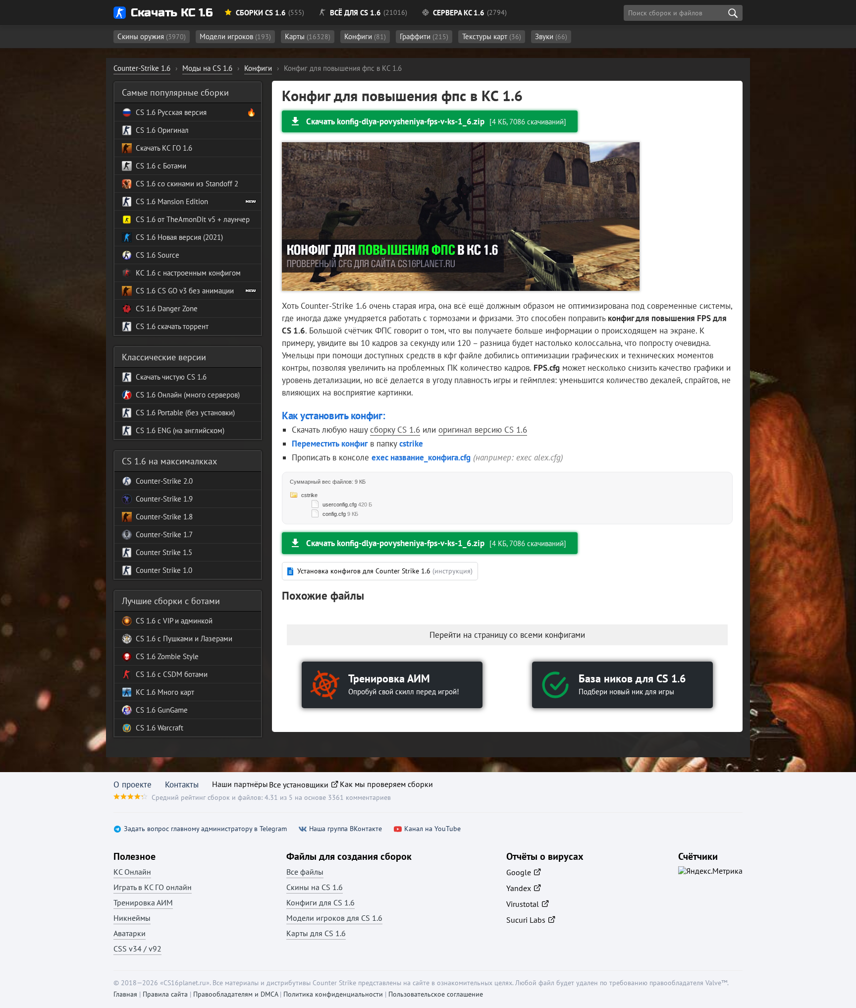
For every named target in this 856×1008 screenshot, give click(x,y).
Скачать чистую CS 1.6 (171, 377)
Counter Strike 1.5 (164, 552)
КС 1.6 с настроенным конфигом (188, 273)
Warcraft (169, 727)
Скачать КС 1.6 (172, 12)
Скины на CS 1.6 (314, 887)
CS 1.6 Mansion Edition (172, 201)
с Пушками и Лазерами (194, 638)
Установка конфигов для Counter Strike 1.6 (385, 570)
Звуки (551, 36)
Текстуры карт (491, 36)
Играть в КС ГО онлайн (152, 887)
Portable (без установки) (195, 412)
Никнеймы (132, 918)
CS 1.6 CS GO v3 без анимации (185, 290)
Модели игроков (235, 36)
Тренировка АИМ (143, 902)
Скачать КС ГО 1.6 (164, 148)
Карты (307, 36)
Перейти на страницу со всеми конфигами (507, 634)
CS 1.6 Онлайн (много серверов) (188, 394)
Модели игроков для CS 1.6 (334, 918)
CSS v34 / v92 (137, 948)
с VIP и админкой (184, 620)
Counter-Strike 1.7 (164, 534)
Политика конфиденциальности (333, 994)
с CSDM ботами (182, 674)
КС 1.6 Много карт (165, 692)
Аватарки (129, 933)
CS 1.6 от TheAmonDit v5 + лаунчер (193, 219)
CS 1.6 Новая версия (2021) (179, 237)
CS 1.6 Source (157, 255)
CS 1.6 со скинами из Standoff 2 (187, 183)
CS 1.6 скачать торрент (172, 326)
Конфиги (365, 36)
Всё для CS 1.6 (355, 12)
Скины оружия (151, 36)
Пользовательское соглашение (435, 994)
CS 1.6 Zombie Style (167, 656)
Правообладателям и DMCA (235, 994)
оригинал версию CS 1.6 (482, 429)
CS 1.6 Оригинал (162, 130)
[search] (733, 13)
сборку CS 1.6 (395, 429)
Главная (125, 994)
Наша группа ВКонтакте (345, 829)
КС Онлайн (132, 872)
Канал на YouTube (432, 829)
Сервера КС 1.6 (458, 12)
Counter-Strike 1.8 (164, 516)
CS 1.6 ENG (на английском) (180, 430)
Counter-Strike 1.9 (164, 499)
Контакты (182, 784)
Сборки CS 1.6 (261, 12)
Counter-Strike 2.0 (164, 481)
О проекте (132, 784)
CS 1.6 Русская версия (171, 112)
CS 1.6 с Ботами (161, 165)
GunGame (172, 710)
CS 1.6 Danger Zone (167, 308)
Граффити (424, 36)
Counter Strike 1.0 (164, 570)
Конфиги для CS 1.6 (320, 902)
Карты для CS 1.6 (316, 933)
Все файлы (304, 872)
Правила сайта (165, 994)
